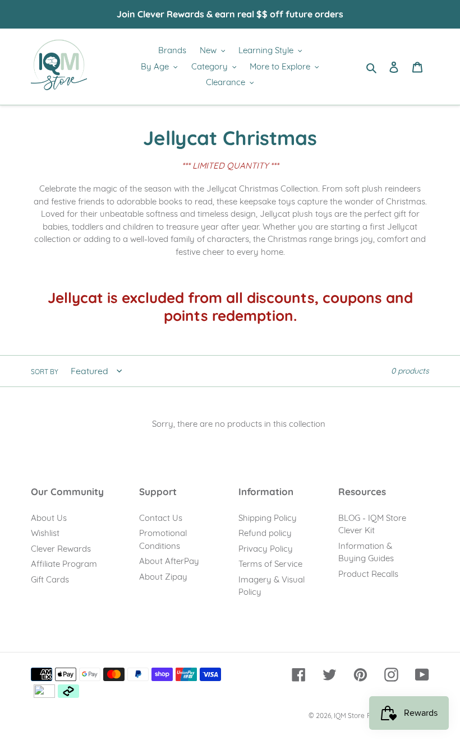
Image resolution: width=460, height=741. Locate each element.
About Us (49, 517)
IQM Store (349, 715)
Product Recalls (368, 573)
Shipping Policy (267, 517)
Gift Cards (50, 579)
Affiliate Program (64, 563)
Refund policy (265, 533)
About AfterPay (169, 561)
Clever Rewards (61, 548)
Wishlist (45, 533)
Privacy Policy (265, 548)
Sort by (44, 371)
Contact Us (160, 517)
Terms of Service (270, 563)
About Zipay (163, 576)
